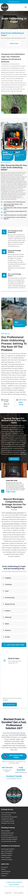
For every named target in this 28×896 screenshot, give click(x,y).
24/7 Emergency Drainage (7, 821)
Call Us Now (14, 459)
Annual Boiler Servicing (7, 835)
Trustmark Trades (20, 886)
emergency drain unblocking (15, 513)
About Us (3, 869)
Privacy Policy (8, 893)
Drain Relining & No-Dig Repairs (9, 817)
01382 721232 (15, 2)
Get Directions (11, 704)
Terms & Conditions (14, 884)
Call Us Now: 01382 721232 (15, 645)
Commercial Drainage (6, 859)
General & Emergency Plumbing (9, 837)
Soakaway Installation (6, 855)
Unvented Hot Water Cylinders (8, 841)
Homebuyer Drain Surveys (7, 823)
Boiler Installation (5, 831)
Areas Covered (4, 873)
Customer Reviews (5, 871)
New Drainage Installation (7, 849)
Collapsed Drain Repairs (7, 819)
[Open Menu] (25, 7)
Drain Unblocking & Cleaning (8, 812)
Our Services (4, 867)
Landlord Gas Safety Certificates (9, 839)
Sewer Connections (6, 857)
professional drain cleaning (10, 524)
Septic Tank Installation (7, 851)
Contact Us (4, 875)
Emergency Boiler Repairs (7, 833)
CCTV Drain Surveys (6, 814)
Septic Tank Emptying (6, 853)
